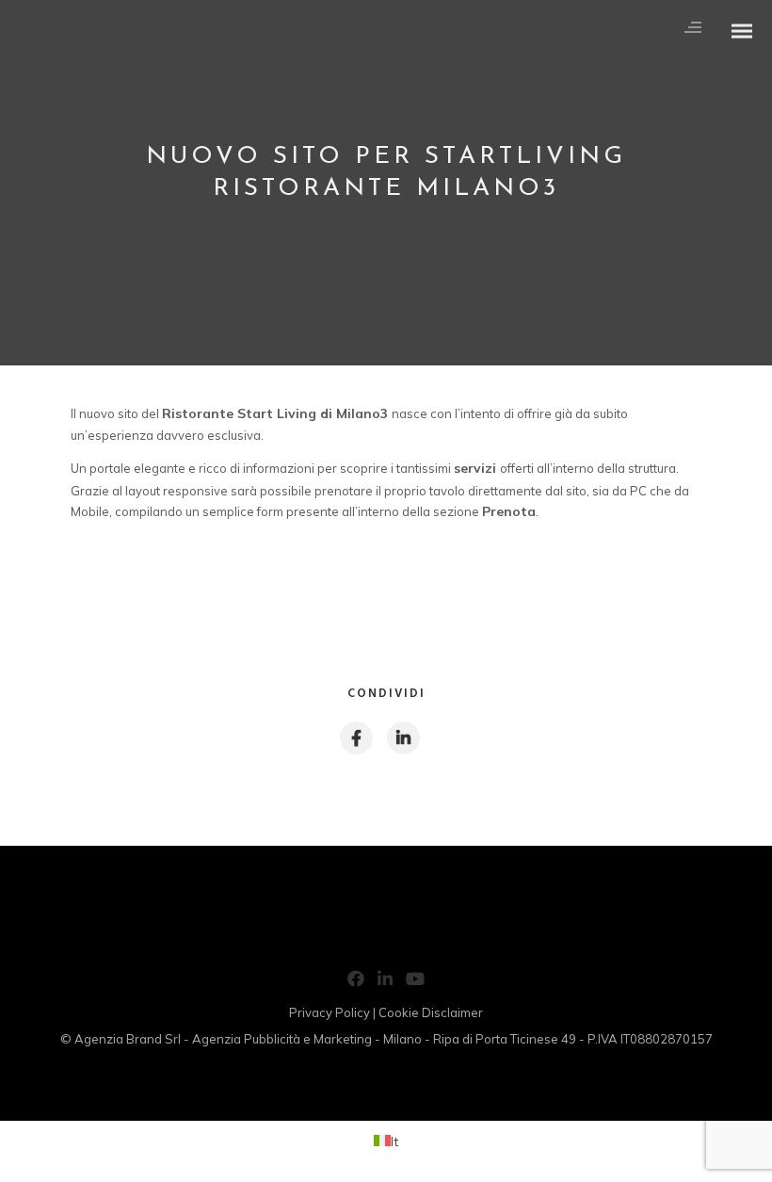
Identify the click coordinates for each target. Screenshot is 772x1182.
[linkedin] (402, 737)
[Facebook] (356, 982)
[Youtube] (415, 982)
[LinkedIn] (385, 982)
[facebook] (355, 737)
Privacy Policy (329, 1012)
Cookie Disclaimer (430, 1012)
